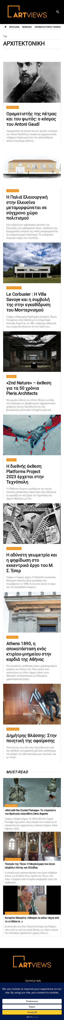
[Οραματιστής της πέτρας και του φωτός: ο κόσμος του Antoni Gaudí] (32, 82)
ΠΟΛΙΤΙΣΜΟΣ (12, 107)
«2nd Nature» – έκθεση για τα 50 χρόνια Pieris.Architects (28, 388)
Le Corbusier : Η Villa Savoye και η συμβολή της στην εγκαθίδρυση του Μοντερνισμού (28, 302)
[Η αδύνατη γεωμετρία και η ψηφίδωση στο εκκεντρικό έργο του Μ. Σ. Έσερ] (32, 523)
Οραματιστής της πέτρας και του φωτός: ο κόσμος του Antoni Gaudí (31, 119)
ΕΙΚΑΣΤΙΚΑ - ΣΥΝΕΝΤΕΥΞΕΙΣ (17, 913)
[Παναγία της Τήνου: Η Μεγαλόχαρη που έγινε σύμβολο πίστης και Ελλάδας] (32, 846)
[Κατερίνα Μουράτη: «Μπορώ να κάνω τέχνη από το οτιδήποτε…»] (32, 900)
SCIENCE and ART (13, 859)
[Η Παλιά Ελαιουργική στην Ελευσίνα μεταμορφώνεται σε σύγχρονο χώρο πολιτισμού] (32, 165)
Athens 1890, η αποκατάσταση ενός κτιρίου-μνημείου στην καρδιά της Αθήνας (28, 651)
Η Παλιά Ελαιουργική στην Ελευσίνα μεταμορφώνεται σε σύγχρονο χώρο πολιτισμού (27, 208)
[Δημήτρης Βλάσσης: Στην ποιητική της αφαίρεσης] (32, 704)
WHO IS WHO (12, 729)
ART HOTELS (12, 637)
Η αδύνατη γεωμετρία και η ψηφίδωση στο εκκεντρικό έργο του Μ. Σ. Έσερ (31, 562)
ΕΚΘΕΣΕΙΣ (11, 376)
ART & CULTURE (13, 288)
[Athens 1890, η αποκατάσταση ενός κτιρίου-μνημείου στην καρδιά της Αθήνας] (32, 612)
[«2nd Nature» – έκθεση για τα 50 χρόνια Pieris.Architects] (32, 351)
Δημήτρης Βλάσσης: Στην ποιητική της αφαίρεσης (31, 738)
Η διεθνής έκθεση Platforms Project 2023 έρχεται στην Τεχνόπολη (25, 474)
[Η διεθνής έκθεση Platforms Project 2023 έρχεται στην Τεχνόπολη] (32, 435)
